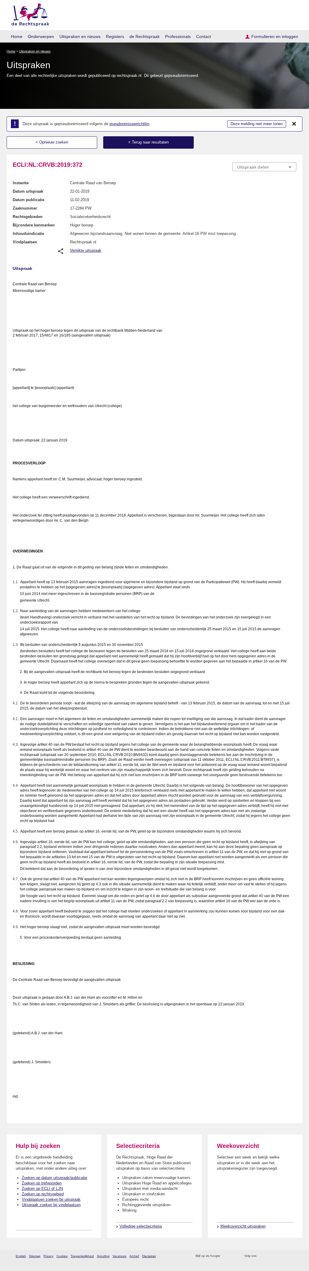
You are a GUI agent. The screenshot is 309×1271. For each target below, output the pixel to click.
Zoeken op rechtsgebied (43, 1194)
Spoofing (103, 1256)
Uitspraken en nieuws (79, 36)
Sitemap (34, 1256)
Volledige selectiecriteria (140, 1226)
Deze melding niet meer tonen (257, 124)
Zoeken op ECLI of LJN (42, 1188)
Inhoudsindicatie (28, 233)
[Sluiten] (294, 124)
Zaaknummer (25, 208)
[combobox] (264, 166)
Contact (203, 36)
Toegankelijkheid (82, 1256)
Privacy (48, 1256)
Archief (134, 1256)
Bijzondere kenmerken (34, 225)
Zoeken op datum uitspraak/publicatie (54, 1177)
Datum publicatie (28, 200)
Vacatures (119, 1256)
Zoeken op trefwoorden (42, 1183)
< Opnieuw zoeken (52, 142)
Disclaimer (149, 1256)
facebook (269, 1256)
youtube (293, 1256)
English (21, 1256)
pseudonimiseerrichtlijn (129, 124)
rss (226, 1256)
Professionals (178, 36)
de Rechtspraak (144, 36)
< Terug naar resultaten (148, 142)
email (234, 1256)
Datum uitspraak (28, 191)
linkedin (285, 1256)
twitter (262, 1256)
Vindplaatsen (25, 242)
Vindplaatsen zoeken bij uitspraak (51, 1199)
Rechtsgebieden (28, 216)
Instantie (21, 183)
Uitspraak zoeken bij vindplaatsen (51, 1205)
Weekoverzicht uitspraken (243, 1226)
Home (16, 36)
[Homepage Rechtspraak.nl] (28, 13)
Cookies (62, 1256)
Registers (115, 36)
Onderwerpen (41, 36)
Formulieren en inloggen (274, 36)
